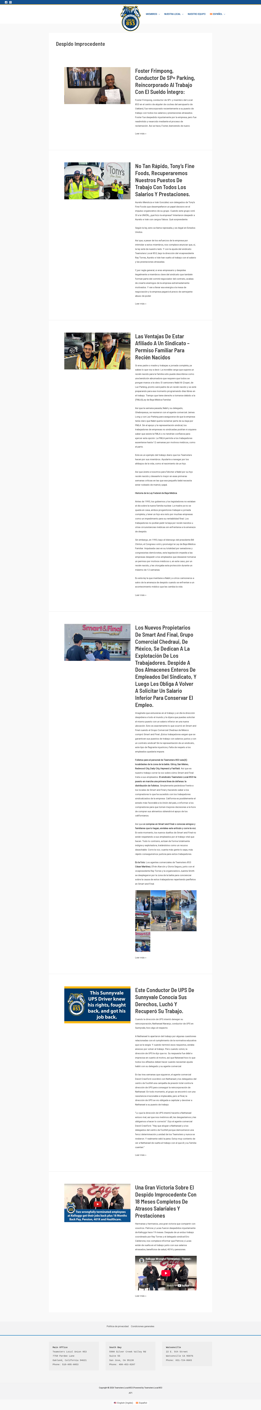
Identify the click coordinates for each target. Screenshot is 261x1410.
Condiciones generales (142, 1326)
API (130, 1393)
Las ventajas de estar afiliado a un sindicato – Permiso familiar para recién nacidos (162, 346)
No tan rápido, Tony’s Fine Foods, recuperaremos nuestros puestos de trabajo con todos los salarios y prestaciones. (165, 179)
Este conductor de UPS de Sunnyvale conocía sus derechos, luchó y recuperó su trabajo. (164, 1000)
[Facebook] (6, 2)
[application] (158, 14)
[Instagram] (10, 2)
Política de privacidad (118, 1326)
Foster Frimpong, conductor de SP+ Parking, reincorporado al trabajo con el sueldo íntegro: (165, 81)
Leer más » (140, 134)
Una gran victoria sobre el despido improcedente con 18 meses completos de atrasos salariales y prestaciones (165, 1201)
